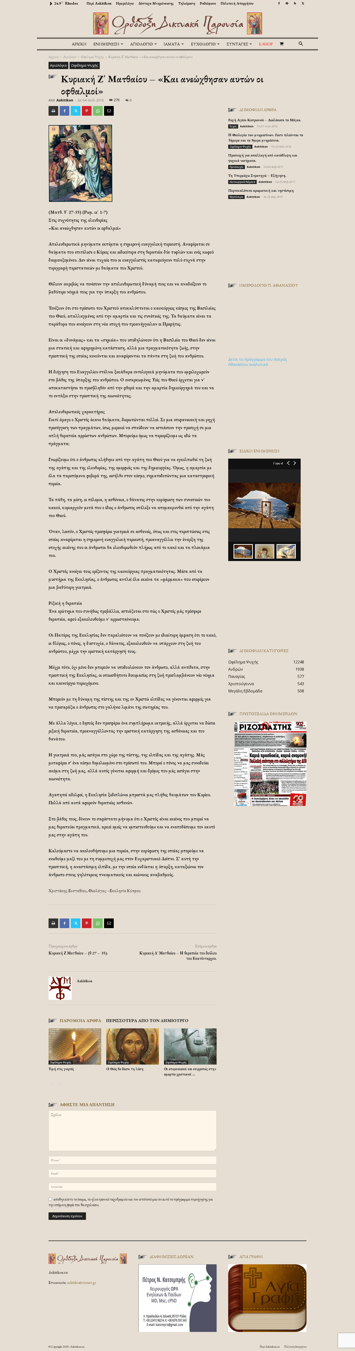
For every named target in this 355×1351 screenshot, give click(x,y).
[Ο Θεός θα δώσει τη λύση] (132, 1046)
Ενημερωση (106, 44)
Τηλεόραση (186, 3)
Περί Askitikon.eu (270, 1347)
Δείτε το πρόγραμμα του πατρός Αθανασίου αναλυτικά (257, 362)
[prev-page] (52, 1084)
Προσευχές (236, 167)
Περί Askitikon (98, 3)
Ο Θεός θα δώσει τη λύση (124, 1069)
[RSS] (294, 3)
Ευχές (233, 126)
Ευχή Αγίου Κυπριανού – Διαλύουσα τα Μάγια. (264, 119)
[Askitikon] (177, 23)
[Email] (109, 111)
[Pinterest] (87, 111)
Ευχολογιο (203, 44)
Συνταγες (237, 44)
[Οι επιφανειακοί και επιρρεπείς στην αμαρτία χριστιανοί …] (190, 1046)
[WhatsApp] (98, 111)
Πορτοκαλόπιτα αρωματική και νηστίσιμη (261, 190)
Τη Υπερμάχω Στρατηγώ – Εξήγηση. (257, 175)
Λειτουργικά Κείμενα (242, 182)
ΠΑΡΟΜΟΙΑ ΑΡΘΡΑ (80, 1020)
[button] (300, 44)
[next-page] (59, 1084)
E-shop (266, 44)
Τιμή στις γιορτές (61, 1069)
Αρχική (79, 44)
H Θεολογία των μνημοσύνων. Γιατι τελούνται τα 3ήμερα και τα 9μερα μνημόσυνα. (265, 137)
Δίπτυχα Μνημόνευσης (156, 3)
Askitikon (65, 100)
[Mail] (287, 3)
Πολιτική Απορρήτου (236, 3)
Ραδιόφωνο (208, 3)
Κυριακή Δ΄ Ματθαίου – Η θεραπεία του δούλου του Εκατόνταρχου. (178, 955)
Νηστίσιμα (236, 197)
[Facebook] (279, 3)
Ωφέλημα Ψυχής (92, 56)
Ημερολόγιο (125, 3)
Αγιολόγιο (69, 56)
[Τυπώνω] (53, 111)
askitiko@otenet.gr (81, 1282)
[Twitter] (302, 3)
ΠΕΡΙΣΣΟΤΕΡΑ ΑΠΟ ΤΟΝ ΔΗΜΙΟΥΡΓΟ (147, 1020)
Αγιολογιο (141, 44)
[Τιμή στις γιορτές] (75, 1046)
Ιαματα (172, 44)
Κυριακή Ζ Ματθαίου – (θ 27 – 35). (78, 953)
